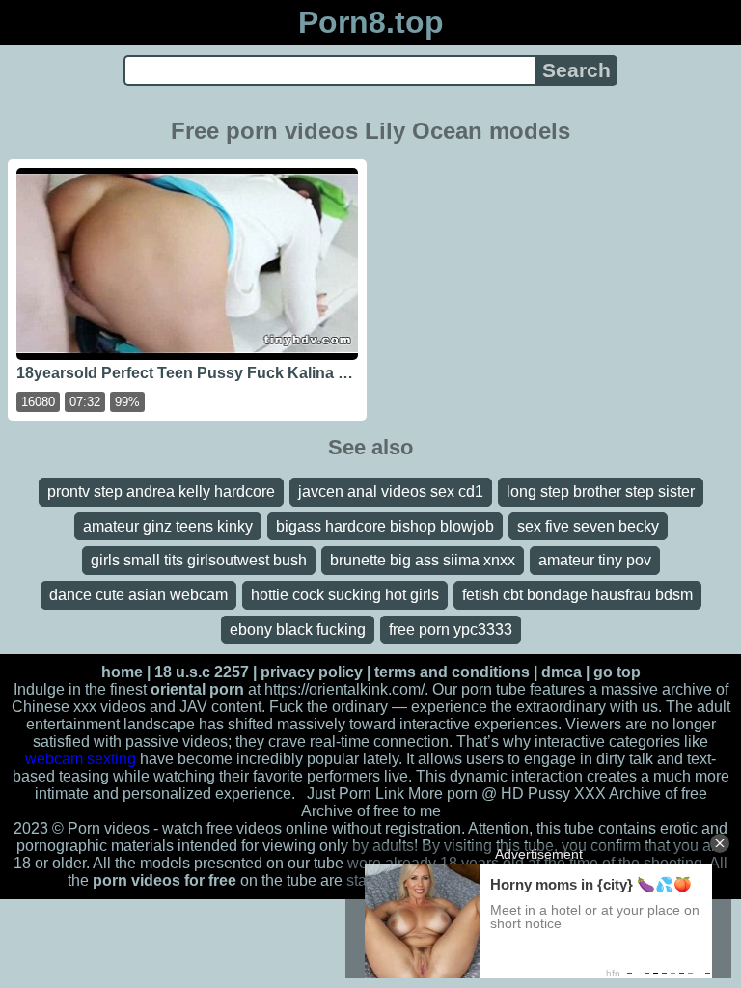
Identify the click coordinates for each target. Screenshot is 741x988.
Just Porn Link (355, 793)
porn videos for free (164, 880)
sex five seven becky (588, 526)
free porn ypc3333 (450, 629)
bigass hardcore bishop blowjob (385, 526)
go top (617, 672)
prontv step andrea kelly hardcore (161, 491)
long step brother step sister (601, 491)
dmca (561, 672)
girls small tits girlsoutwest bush (199, 560)
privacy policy (312, 672)
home (122, 672)
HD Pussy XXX (553, 793)
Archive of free (350, 811)
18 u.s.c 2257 (201, 672)
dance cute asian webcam (138, 595)
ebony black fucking (298, 629)
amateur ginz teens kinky (168, 526)
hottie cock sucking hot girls (345, 595)
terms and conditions (452, 672)
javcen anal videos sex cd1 (390, 491)
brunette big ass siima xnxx (422, 560)
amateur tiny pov (594, 560)
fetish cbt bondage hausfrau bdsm (577, 595)
